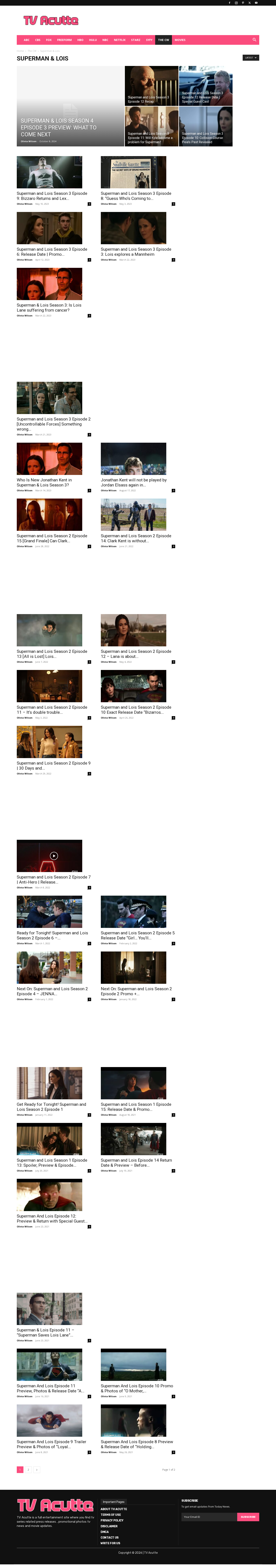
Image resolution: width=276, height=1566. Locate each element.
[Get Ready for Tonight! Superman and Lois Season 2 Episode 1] (54, 1083)
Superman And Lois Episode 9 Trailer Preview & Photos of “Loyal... (51, 1444)
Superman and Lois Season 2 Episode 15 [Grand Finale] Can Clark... (52, 538)
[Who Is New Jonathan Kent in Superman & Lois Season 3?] (54, 459)
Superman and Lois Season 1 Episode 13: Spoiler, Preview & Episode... (52, 1163)
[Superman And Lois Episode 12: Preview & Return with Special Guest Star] (54, 1195)
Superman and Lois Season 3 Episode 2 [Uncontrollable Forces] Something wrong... (54, 424)
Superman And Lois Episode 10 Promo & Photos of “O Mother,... (137, 1388)
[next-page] (36, 1469)
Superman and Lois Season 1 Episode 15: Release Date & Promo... (136, 1107)
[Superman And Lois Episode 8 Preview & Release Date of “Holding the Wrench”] (138, 1420)
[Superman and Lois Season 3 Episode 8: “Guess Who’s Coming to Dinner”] (138, 172)
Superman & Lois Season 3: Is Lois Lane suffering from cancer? (49, 308)
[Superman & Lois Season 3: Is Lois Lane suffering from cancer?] (54, 284)
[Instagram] (236, 3)
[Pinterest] (243, 3)
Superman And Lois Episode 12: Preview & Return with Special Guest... (52, 1219)
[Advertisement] (159, 20)
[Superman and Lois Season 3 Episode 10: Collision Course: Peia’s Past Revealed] (206, 126)
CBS (37, 40)
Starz (135, 40)
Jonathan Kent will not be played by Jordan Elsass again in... (134, 482)
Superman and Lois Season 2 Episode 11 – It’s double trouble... (52, 710)
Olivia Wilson (29, 141)
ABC (26, 40)
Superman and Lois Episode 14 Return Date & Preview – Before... (136, 1163)
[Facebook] (229, 3)
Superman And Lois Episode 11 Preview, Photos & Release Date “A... (50, 1388)
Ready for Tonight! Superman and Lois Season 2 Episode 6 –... (52, 935)
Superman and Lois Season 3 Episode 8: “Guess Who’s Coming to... (136, 196)
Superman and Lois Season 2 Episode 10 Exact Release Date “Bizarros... (136, 710)
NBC (105, 40)
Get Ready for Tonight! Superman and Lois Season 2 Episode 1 (51, 1107)
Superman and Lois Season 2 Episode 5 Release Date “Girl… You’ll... (138, 935)
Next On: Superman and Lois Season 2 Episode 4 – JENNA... (52, 991)
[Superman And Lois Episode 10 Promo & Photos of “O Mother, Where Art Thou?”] (138, 1365)
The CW (163, 40)
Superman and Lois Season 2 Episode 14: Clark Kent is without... (136, 538)
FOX (49, 40)
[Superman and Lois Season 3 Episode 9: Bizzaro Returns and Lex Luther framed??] (54, 172)
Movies (180, 40)
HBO (80, 40)
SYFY (149, 40)
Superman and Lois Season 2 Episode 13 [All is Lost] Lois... (52, 654)
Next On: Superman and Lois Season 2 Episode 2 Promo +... (136, 991)
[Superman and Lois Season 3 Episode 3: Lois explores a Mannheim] (138, 228)
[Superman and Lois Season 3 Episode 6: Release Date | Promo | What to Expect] (54, 228)
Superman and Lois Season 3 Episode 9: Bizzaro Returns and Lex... (52, 196)
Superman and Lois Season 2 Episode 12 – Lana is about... (136, 654)
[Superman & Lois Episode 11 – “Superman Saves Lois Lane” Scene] (54, 1309)
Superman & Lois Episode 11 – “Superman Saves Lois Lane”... (45, 1333)
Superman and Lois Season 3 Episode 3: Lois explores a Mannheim (136, 252)
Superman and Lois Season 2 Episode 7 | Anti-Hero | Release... (54, 880)
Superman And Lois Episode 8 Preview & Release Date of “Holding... (137, 1444)
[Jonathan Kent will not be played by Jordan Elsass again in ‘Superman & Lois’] (138, 459)
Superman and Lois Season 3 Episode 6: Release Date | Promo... (52, 252)
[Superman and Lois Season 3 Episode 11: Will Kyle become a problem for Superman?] (151, 126)
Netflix (119, 40)
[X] (250, 3)
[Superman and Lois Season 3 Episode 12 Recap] (151, 86)
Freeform (64, 40)
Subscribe (248, 1516)
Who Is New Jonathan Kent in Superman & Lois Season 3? (44, 482)
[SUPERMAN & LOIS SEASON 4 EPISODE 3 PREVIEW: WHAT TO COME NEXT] (70, 112)
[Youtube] (256, 3)
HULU (93, 40)
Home (20, 51)
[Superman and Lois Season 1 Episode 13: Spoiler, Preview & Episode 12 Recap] (54, 1139)
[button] (254, 40)
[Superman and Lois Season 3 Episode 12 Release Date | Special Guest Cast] (206, 86)
